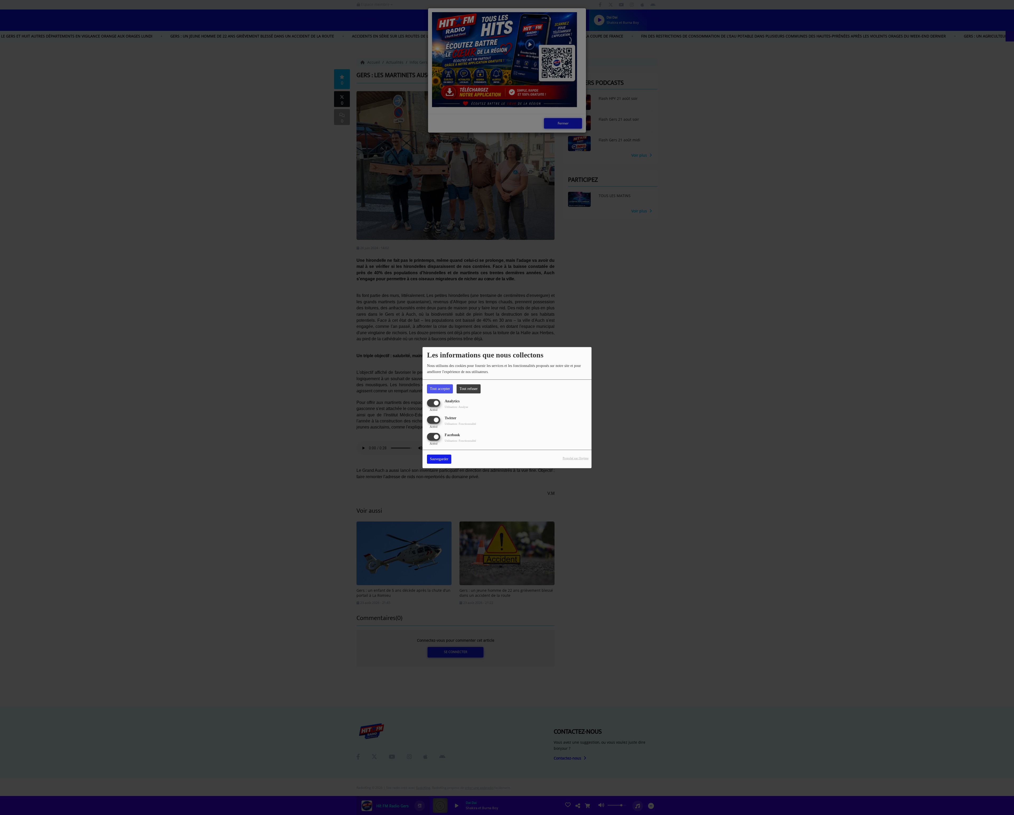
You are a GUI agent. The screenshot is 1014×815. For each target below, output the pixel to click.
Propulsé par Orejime (576, 458)
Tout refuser (468, 389)
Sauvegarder (439, 459)
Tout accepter (440, 389)
